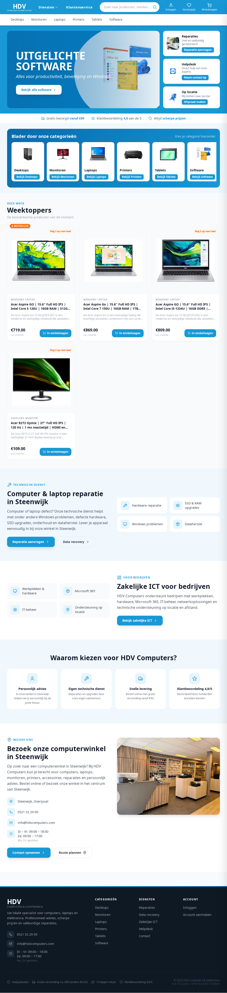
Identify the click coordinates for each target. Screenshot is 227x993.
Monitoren (39, 19)
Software (115, 19)
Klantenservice (79, 7)
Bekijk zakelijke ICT (137, 620)
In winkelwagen (57, 333)
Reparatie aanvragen (28, 542)
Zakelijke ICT (148, 922)
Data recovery (73, 542)
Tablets (97, 19)
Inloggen (190, 907)
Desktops (17, 19)
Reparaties (147, 907)
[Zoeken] (155, 7)
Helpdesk (146, 929)
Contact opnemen (26, 852)
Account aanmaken (197, 915)
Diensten (46, 7)
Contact (144, 936)
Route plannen (70, 852)
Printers (78, 19)
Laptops (60, 19)
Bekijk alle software (36, 90)
